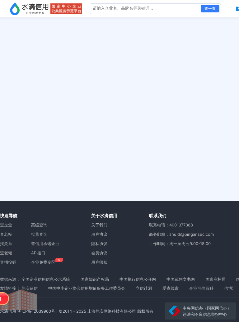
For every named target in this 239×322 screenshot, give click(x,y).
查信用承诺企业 (45, 243)
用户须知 (99, 262)
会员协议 (99, 252)
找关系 (6, 243)
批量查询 (39, 234)
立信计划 (144, 288)
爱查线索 (170, 288)
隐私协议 (99, 243)
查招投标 (8, 262)
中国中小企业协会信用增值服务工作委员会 (86, 288)
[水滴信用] (29, 8)
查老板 (6, 234)
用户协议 (99, 234)
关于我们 (99, 224)
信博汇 (230, 288)
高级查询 (39, 224)
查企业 (6, 224)
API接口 (38, 252)
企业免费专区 (43, 262)
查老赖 (6, 252)
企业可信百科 (201, 288)
